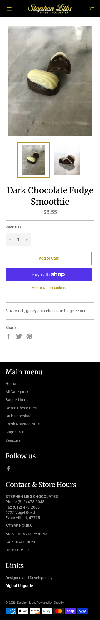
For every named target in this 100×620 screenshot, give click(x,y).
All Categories (17, 391)
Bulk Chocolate (18, 416)
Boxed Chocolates (21, 408)
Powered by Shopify (50, 603)
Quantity (13, 227)
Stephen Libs (26, 603)
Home (11, 383)
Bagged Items (17, 399)
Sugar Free (15, 432)
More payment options (49, 288)
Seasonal (13, 440)
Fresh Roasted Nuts (23, 424)
